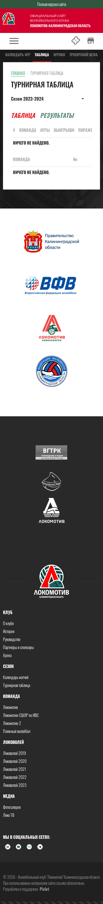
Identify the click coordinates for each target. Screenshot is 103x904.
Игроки (59, 54)
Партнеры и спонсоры (18, 647)
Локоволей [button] (13, 742)
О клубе (8, 623)
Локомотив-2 (12, 723)
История (8, 631)
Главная (18, 73)
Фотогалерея (11, 807)
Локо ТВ (8, 815)
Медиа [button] (9, 796)
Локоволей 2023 (14, 785)
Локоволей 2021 (14, 769)
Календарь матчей (15, 677)
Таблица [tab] (23, 115)
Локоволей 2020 (14, 761)
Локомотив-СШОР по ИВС (21, 715)
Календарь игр (17, 54)
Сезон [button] (8, 666)
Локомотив (10, 707)
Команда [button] (11, 696)
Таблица (42, 54)
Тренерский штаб (84, 54)
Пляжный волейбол (16, 731)
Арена (7, 655)
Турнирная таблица (16, 685)
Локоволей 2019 (14, 753)
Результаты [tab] (57, 115)
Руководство (11, 639)
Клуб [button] (7, 612)
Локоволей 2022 (14, 777)
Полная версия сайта (51, 4)
